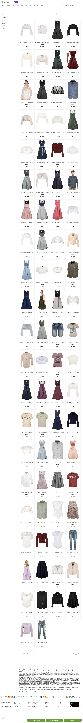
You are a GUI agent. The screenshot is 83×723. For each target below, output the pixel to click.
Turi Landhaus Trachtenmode (51, 687)
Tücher (71, 665)
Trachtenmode (74, 687)
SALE (3, 28)
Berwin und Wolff (39, 684)
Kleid (48, 673)
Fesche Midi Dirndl (34, 687)
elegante (33, 662)
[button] (78, 1)
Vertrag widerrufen (31, 706)
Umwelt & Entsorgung (32, 705)
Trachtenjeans (31, 691)
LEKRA (35, 684)
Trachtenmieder (42, 687)
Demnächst (60, 703)
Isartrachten (46, 684)
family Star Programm (5, 702)
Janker (31, 666)
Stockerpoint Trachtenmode (59, 689)
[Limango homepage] (5, 1)
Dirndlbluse (58, 673)
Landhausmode (50, 689)
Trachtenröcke (61, 687)
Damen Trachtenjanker (23, 691)
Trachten (36, 691)
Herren (3, 25)
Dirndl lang (21, 689)
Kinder (46, 705)
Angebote (47, 702)
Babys (46, 703)
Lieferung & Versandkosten (33, 702)
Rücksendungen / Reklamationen (34, 703)
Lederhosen (23, 678)
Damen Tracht (68, 689)
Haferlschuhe (21, 666)
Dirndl (20, 678)
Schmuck (65, 665)
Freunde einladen (4, 703)
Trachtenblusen (42, 691)
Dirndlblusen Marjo (42, 689)
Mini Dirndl (28, 687)
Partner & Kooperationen (6, 706)
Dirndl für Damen (28, 689)
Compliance (16, 706)
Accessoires (31, 678)
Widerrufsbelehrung (18, 703)
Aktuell (59, 702)
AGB (15, 702)
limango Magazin (4, 705)
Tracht (70, 679)
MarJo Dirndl (34, 689)
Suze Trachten (21, 687)
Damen (3, 23)
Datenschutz (16, 705)
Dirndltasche (39, 667)
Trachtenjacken (67, 687)
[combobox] (71, 5)
